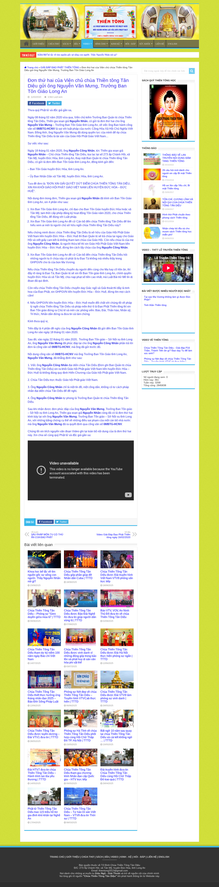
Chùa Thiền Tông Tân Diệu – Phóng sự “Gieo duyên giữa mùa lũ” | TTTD (44, 613)
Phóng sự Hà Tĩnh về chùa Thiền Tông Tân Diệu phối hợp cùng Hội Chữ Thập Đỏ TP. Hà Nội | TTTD (80, 735)
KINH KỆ (115, 44)
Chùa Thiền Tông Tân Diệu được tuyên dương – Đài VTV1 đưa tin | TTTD (44, 734)
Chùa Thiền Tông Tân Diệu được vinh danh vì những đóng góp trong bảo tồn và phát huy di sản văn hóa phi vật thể (80, 656)
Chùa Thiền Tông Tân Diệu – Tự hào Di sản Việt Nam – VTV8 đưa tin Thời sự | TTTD (80, 813)
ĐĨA (76, 44)
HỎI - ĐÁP (139, 856)
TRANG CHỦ (26, 43)
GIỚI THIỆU (38, 44)
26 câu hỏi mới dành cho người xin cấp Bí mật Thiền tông (177, 173)
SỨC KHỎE (144, 44)
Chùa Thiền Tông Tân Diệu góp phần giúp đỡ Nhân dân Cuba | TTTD (78, 575)
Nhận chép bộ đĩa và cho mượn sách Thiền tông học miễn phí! (177, 231)
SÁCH (66, 44)
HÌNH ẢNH (100, 44)
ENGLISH (172, 44)
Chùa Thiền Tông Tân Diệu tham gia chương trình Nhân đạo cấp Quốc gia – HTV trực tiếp (79, 774)
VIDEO (86, 44)
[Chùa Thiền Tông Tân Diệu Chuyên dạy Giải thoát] (109, 22)
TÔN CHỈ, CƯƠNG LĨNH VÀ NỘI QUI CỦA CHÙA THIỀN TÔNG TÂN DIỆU (177, 202)
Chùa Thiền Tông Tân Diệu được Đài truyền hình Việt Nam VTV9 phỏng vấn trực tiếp (116, 576)
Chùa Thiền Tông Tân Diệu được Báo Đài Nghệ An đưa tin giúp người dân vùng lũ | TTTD (80, 615)
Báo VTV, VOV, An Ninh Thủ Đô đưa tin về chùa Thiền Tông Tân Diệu (114, 613)
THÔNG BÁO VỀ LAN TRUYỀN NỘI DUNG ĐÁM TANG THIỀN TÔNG (176, 157)
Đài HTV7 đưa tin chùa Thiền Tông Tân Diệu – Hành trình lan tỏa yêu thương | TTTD (42, 774)
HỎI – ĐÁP (130, 44)
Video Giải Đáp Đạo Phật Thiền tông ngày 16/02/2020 (113, 535)
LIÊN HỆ (160, 44)
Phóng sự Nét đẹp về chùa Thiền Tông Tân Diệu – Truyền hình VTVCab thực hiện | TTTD (80, 696)
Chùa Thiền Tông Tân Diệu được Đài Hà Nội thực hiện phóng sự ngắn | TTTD (116, 654)
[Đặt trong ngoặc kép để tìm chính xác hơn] (192, 71)
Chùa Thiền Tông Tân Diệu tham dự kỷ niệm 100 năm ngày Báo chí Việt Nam (44, 654)
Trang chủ (32, 67)
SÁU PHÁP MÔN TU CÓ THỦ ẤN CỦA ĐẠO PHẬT (47, 535)
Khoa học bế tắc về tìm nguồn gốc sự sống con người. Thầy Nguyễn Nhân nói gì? (77, 54)
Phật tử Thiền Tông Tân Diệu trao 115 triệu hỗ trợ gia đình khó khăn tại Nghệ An (44, 813)
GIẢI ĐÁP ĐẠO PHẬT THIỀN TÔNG (60, 67)
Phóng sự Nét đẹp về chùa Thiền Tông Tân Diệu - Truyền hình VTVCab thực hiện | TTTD (167, 347)
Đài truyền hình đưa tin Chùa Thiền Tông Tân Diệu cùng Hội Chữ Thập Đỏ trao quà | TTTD (115, 774)
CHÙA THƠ (53, 44)
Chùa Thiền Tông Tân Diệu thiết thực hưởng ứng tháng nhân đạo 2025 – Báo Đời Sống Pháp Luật (44, 696)
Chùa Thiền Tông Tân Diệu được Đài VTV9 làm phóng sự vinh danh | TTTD (115, 696)
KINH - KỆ (126, 856)
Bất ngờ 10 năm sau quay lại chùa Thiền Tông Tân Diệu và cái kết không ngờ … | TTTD (116, 735)
